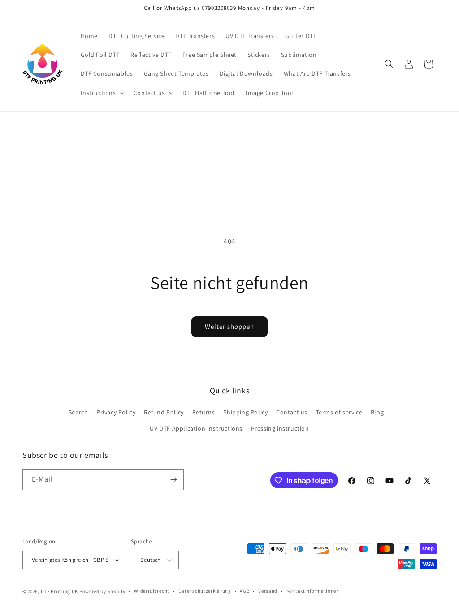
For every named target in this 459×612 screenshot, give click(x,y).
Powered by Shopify (102, 591)
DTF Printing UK (59, 591)
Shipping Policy (245, 412)
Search (78, 412)
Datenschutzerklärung (204, 591)
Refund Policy (164, 412)
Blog (377, 412)
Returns (203, 412)
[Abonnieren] (173, 479)
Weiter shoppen (229, 326)
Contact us (291, 412)
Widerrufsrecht (151, 591)
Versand (267, 591)
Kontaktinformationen (312, 591)
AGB (244, 591)
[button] (101, 92)
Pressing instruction (280, 428)
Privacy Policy (115, 412)
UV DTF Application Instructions (196, 428)
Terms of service (339, 412)
